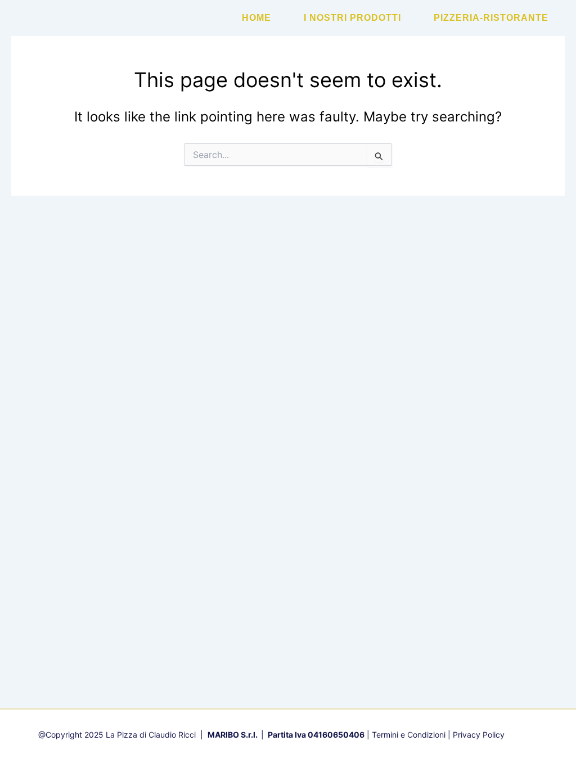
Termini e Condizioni (409, 734)
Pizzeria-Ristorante (491, 17)
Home (256, 17)
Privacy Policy (479, 734)
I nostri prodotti (352, 17)
